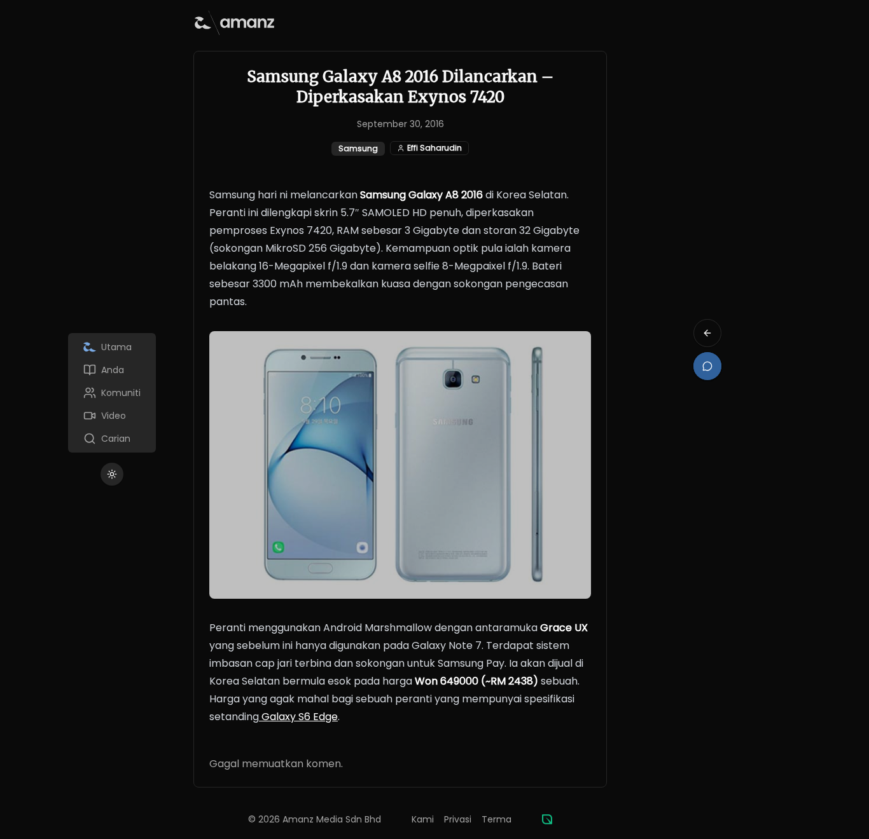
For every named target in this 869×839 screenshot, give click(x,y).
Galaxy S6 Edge (298, 716)
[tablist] (112, 393)
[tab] (112, 347)
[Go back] (707, 333)
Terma (496, 819)
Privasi (457, 819)
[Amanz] (547, 819)
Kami (423, 819)
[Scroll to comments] (707, 366)
